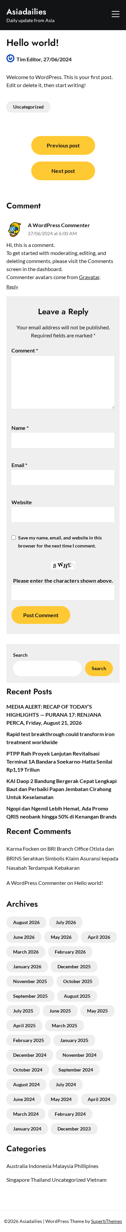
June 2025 (60, 1011)
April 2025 (24, 1025)
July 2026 (66, 922)
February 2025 (28, 1040)
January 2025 (74, 1040)
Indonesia (40, 1166)
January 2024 (27, 1128)
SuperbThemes (106, 1221)
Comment (24, 350)
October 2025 (77, 981)
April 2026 (99, 937)
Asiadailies (26, 11)
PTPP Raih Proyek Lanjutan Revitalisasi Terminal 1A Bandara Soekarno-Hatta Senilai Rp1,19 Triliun (59, 761)
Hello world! (88, 883)
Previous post (63, 145)
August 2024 (26, 1084)
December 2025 (74, 966)
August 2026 (26, 922)
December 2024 (29, 1055)
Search (20, 655)
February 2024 (70, 1114)
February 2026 (70, 952)
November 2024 (79, 1055)
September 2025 (30, 996)
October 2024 (27, 1070)
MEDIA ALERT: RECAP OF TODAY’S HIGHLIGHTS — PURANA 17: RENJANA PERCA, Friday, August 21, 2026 (53, 714)
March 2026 (26, 952)
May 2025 (97, 1011)
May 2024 (61, 1099)
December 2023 (74, 1128)
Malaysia (62, 1166)
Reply (12, 286)
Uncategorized (28, 107)
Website (21, 502)
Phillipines (86, 1166)
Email (19, 465)
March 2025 (64, 1025)
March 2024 (26, 1114)
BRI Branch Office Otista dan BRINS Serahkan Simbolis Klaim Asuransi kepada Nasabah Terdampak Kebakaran (62, 858)
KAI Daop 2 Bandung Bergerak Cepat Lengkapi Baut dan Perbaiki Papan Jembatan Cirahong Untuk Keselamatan (61, 789)
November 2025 (30, 981)
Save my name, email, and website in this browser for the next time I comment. (60, 541)
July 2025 (23, 1011)
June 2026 (24, 937)
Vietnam (97, 1179)
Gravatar (89, 277)
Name (20, 428)
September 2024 (75, 1070)
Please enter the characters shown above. (63, 580)
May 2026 (61, 937)
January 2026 (27, 966)
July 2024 (66, 1084)
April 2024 (99, 1099)
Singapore (18, 1179)
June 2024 (24, 1099)
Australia (17, 1166)
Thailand (41, 1179)
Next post (63, 171)
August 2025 (77, 996)
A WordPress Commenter (59, 225)
